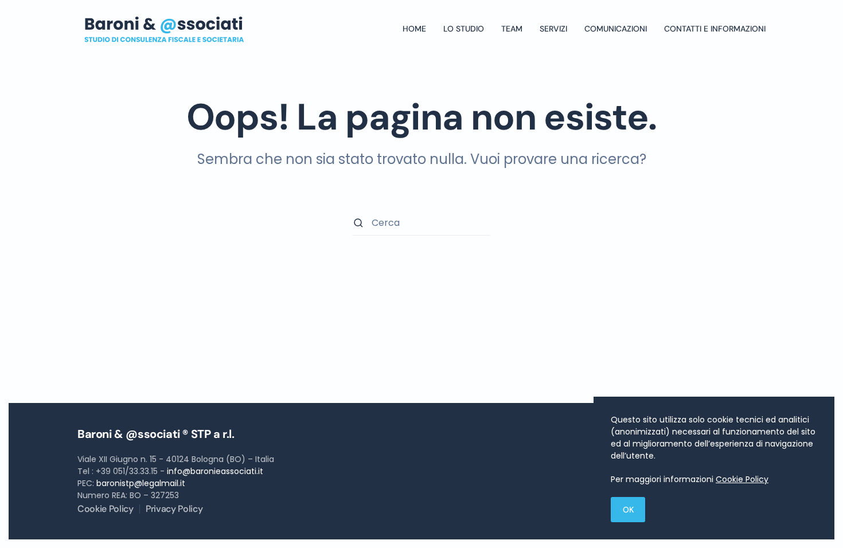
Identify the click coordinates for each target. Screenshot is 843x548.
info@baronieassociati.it (215, 471)
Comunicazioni (615, 29)
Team (511, 29)
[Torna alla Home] (163, 29)
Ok (628, 509)
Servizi (553, 29)
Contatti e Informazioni (715, 29)
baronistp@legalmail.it (140, 483)
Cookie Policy (105, 509)
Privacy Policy (174, 509)
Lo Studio (463, 29)
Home (414, 29)
